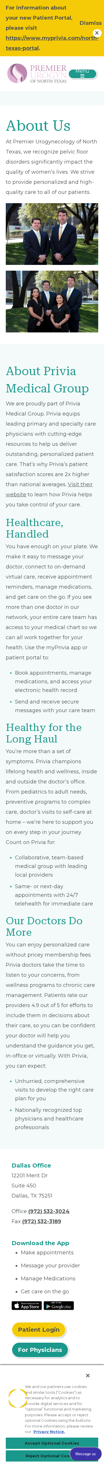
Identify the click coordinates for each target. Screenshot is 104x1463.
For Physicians (40, 1349)
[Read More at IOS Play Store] (27, 1305)
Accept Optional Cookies (52, 1443)
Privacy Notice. (49, 1431)
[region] (52, 1413)
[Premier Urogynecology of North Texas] (37, 73)
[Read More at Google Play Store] (59, 1305)
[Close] (87, 1375)
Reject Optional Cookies (52, 1455)
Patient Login (39, 1329)
